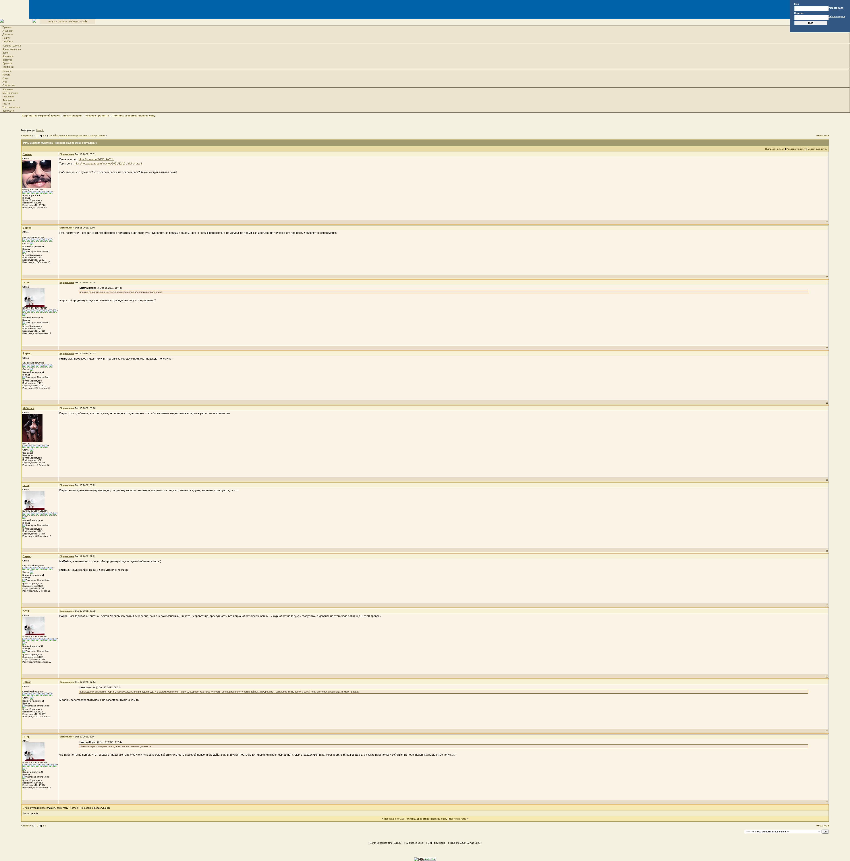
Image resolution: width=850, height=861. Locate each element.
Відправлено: (67, 154)
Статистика (8, 85)
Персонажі (8, 96)
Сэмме (27, 154)
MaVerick (28, 408)
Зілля (5, 52)
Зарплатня (8, 110)
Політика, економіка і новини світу (134, 115)
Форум (51, 21)
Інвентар (7, 59)
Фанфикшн (8, 100)
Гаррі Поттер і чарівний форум (41, 115)
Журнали (7, 89)
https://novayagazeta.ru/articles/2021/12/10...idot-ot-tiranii (108, 163)
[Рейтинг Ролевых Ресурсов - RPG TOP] (427, 859)
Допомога (7, 34)
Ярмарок (7, 63)
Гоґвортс (74, 21)
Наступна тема (457, 818)
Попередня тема (393, 818)
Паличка (62, 21)
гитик (26, 282)
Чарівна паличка (11, 45)
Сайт (84, 21)
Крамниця (8, 56)
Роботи (6, 74)
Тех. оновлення (11, 107)
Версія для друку (817, 149)
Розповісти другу (796, 149)
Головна (7, 71)
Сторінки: (26, 135)
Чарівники (8, 67)
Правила (7, 27)
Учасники (7, 30)
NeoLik (40, 130)
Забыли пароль (836, 16)
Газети (6, 103)
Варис (27, 227)
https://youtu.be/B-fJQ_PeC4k (96, 159)
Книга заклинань (11, 49)
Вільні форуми (72, 115)
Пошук (6, 38)
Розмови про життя (97, 115)
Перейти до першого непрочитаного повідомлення (77, 135)
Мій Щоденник (10, 93)
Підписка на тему (774, 149)
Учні (4, 81)
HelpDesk (7, 41)
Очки (5, 78)
